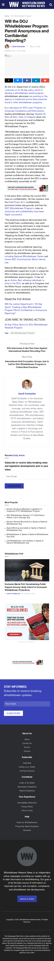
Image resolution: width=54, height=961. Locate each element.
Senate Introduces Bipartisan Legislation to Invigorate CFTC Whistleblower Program (24, 510)
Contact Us (27, 743)
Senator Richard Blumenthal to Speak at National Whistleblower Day (27, 522)
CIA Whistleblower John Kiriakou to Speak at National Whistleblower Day (25, 541)
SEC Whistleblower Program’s (19, 208)
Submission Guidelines (27, 786)
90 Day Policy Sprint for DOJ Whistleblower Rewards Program (26, 326)
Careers (27, 751)
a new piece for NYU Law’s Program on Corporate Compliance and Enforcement (25, 109)
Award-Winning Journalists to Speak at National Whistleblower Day (26, 529)
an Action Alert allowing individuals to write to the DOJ (24, 281)
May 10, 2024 (35, 46)
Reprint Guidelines (27, 790)
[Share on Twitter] (9, 80)
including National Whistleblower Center (24, 256)
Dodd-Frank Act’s (16, 202)
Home (7, 16)
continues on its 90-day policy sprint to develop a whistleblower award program (24, 91)
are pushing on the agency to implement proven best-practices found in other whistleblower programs (26, 99)
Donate (27, 747)
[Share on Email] (45, 80)
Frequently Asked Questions (27, 826)
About (27, 739)
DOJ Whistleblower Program (21, 16)
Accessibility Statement (27, 802)
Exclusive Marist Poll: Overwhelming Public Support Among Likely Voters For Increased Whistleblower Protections (26, 587)
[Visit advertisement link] (27, 188)
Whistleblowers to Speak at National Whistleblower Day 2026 (27, 535)
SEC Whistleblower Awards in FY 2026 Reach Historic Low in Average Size (25, 516)
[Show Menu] (3, 4)
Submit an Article (27, 899)
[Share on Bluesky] (18, 80)
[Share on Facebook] (27, 80)
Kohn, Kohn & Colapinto (24, 116)
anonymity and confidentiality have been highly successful (24, 213)
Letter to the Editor (27, 782)
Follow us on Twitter (27, 767)
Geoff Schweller (18, 46)
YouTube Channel (27, 770)
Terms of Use (27, 810)
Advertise (27, 830)
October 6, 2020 (29, 594)
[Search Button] (50, 4)
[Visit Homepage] (27, 4)
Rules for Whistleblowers (27, 822)
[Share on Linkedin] (36, 80)
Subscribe (14, 485)
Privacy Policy (27, 806)
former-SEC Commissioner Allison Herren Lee (25, 261)
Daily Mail (27, 763)
